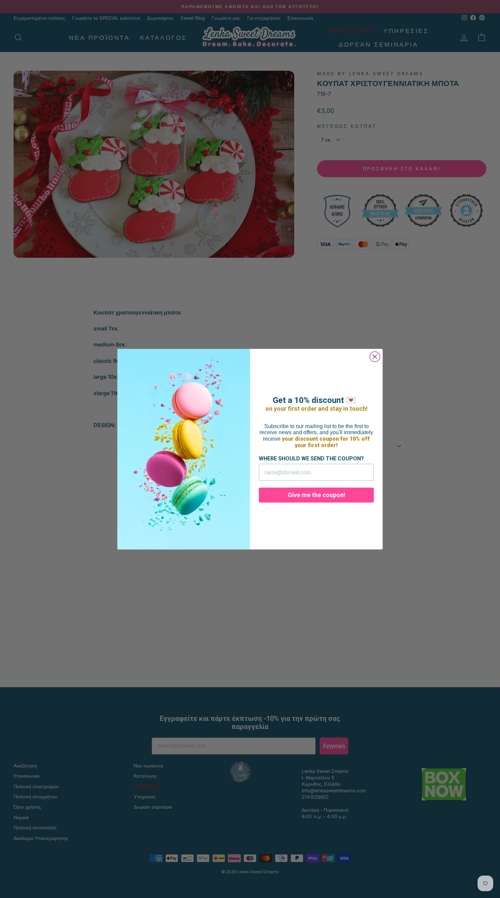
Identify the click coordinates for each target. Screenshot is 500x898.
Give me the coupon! (316, 494)
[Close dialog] (375, 357)
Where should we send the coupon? (311, 458)
